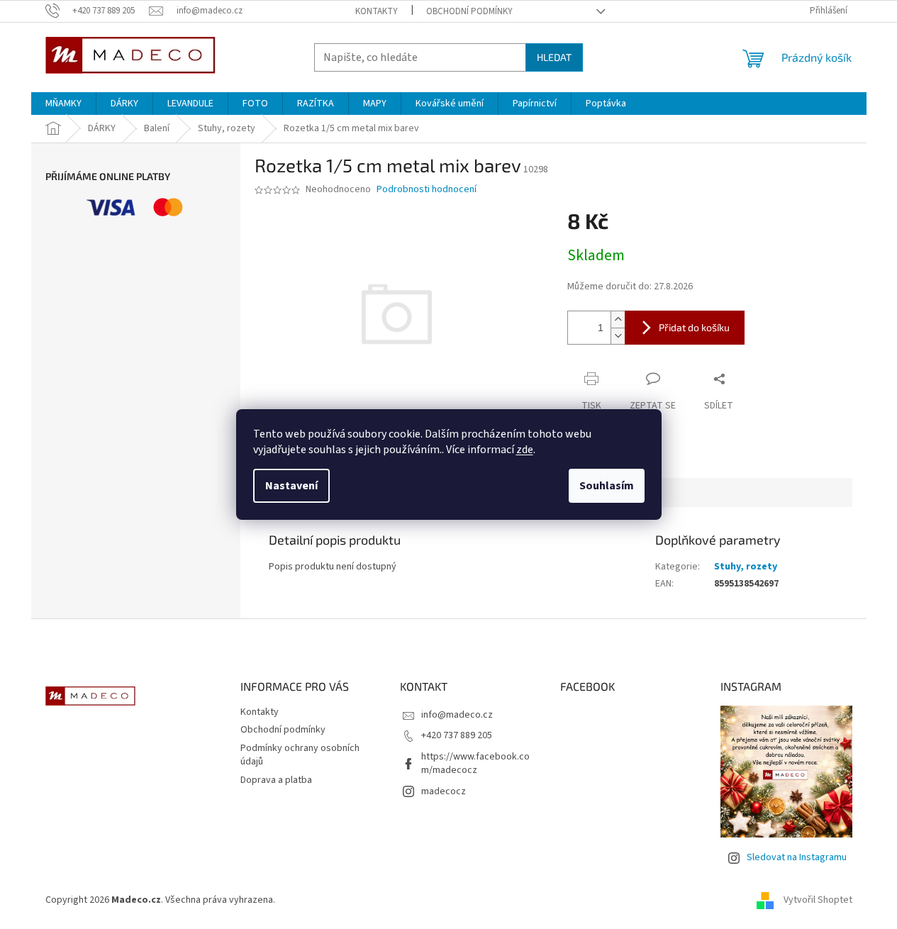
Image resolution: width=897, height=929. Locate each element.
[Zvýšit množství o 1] (618, 319)
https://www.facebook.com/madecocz (475, 763)
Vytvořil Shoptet (818, 900)
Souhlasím (606, 486)
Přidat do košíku (694, 327)
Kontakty (376, 11)
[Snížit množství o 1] (618, 336)
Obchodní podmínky (469, 11)
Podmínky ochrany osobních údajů (300, 755)
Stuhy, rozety (745, 567)
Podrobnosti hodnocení (427, 189)
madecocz (443, 791)
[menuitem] (63, 103)
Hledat (554, 57)
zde (524, 449)
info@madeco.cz (457, 715)
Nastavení (291, 486)
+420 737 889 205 (456, 735)
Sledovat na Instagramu (797, 857)
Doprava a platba (276, 780)
